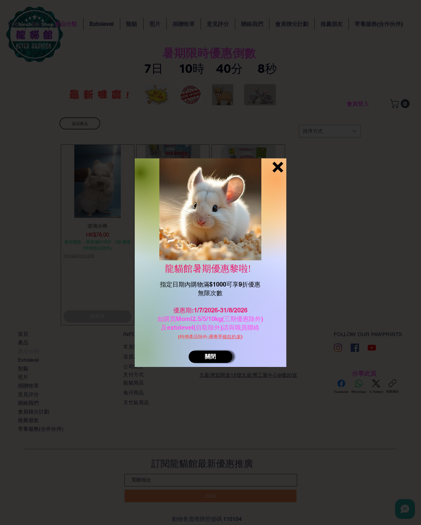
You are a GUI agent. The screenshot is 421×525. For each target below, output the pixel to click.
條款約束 (232, 336)
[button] (277, 167)
